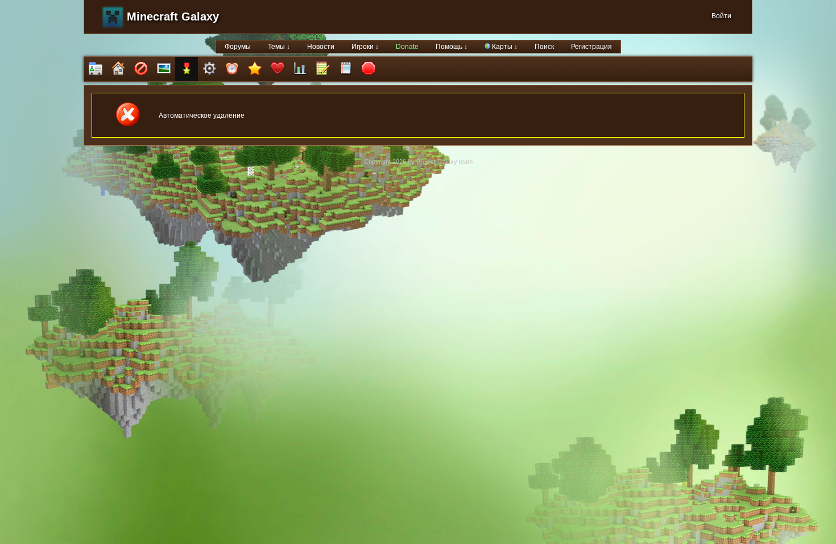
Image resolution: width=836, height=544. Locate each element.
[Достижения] (186, 69)
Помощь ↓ (451, 47)
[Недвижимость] (118, 69)
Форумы (238, 47)
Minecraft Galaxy (173, 16)
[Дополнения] (209, 69)
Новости (320, 47)
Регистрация (591, 47)
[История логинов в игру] (323, 69)
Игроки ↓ (365, 47)
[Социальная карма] (300, 69)
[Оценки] (254, 69)
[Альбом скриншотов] (163, 69)
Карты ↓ (504, 47)
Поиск (544, 47)
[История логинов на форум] (345, 69)
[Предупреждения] (368, 69)
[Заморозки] (232, 69)
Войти (721, 16)
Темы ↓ (279, 47)
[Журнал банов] (141, 69)
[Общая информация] (95, 69)
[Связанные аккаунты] (277, 69)
